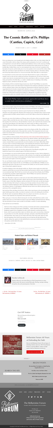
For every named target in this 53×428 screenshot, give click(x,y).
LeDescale (30, 258)
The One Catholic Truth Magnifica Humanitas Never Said (39, 373)
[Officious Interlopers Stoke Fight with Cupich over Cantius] (32, 241)
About (10, 26)
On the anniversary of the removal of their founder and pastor (34, 136)
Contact (21, 26)
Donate (42, 26)
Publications (29, 26)
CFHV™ (36, 26)
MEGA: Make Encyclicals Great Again (39, 376)
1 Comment (34, 48)
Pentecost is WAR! (39, 379)
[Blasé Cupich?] (44, 241)
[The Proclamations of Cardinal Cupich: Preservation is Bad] (8, 241)
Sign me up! (21, 325)
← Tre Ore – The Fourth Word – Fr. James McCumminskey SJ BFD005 (12, 292)
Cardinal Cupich (20, 260)
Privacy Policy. (40, 426)
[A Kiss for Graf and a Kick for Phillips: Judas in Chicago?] (20, 241)
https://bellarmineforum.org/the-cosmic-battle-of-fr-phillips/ (26, 228)
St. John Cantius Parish (37, 260)
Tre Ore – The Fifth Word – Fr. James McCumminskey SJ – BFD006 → (42, 292)
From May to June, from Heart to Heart (39, 370)
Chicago (27, 260)
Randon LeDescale (26, 31)
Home (15, 26)
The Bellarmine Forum (37, 227)
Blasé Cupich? (40, 245)
